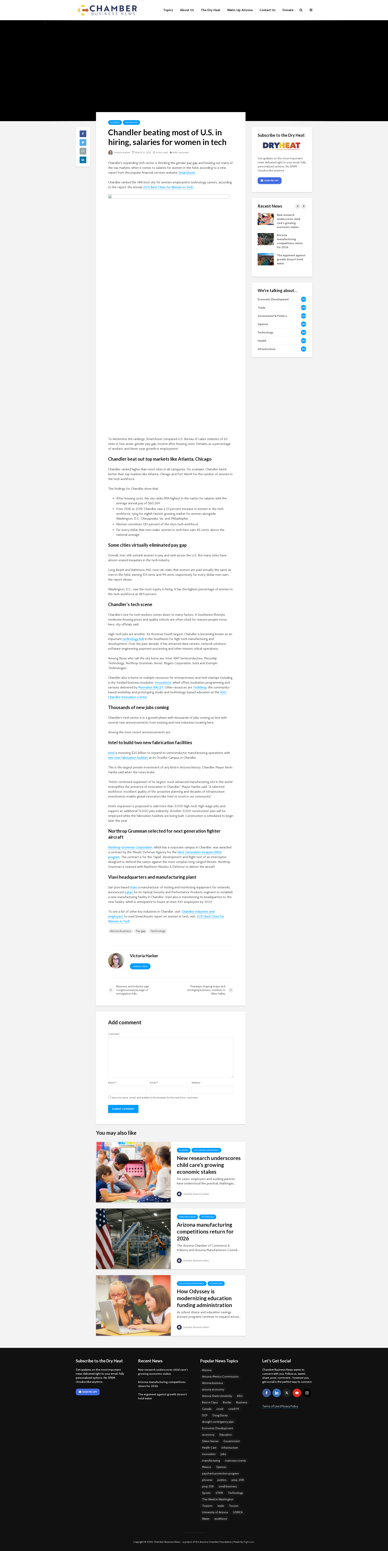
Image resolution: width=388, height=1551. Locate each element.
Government (232, 1441)
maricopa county (235, 1460)
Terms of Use (270, 1406)
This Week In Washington (217, 1499)
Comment (113, 1034)
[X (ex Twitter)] (287, 1393)
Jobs (223, 1454)
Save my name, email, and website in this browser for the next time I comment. (155, 1097)
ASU (239, 1396)
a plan (128, 892)
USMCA (237, 1512)
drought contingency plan (218, 1422)
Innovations (163, 682)
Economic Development (217, 1428)
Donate (288, 10)
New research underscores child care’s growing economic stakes (209, 1165)
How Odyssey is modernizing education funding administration (204, 1298)
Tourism (207, 1506)
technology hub (133, 639)
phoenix (207, 1480)
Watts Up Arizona (240, 10)
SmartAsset (187, 172)
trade (220, 1506)
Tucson (233, 1506)
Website (196, 1082)
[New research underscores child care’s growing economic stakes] (133, 1172)
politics (222, 1480)
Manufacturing (187, 1217)
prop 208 (208, 1486)
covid (219, 1409)
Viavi (133, 887)
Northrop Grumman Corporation (130, 847)
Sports (206, 1493)
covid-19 (233, 1409)
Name (112, 1082)
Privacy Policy (289, 1406)
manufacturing (211, 1460)
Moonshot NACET (150, 687)
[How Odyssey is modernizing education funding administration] (133, 1305)
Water (205, 1519)
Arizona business (120, 931)
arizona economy (213, 1389)
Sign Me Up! (271, 180)
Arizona (206, 1370)
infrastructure (229, 1447)
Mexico (206, 1467)
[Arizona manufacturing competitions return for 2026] (133, 1238)
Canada (206, 1409)
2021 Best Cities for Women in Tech (168, 187)
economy (208, 1434)
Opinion (221, 1467)
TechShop (200, 687)
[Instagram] (307, 1393)
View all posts (140, 966)
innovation (209, 1454)
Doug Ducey (220, 1415)
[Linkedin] (276, 1393)
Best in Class (210, 1402)
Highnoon (249, 1541)
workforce (220, 1519)
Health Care (209, 1447)
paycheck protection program (220, 1473)
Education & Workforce (206, 1150)
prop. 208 (238, 1480)
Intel (111, 753)
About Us (187, 10)
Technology (131, 122)
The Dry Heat (210, 10)
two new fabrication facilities (128, 758)
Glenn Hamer (210, 1441)
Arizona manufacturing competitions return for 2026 (205, 1231)
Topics (168, 10)
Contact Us (267, 10)
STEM (219, 1493)
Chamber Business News (195, 1193)
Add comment (181, 152)
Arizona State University (217, 1396)
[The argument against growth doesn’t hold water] (266, 259)
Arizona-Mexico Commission (220, 1376)
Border (227, 1402)
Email (154, 1082)
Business (115, 122)
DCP (205, 1415)
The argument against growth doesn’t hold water (291, 259)
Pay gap (141, 931)
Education (225, 1434)
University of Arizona (215, 1512)
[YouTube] (297, 1393)
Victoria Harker (122, 152)
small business (228, 1486)
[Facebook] (266, 1393)
